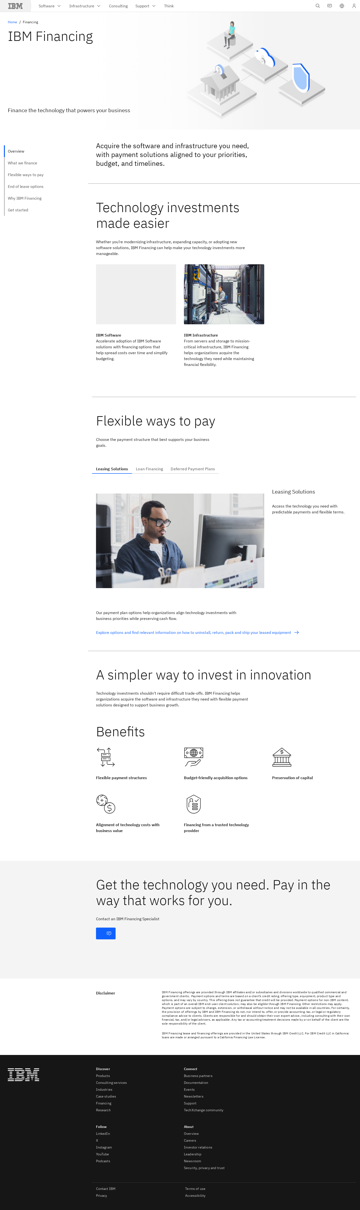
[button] (342, 6)
